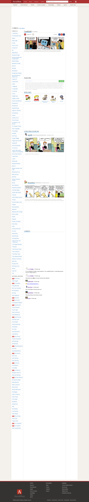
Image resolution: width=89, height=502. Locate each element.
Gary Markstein (16, 331)
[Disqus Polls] (44, 248)
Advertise (49, 500)
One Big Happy (15, 190)
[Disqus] (44, 283)
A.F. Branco (16, 278)
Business (15, 5)
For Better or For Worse (16, 123)
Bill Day (14, 293)
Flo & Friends (15, 120)
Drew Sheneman (16, 324)
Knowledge (51, 5)
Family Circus (15, 117)
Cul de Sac (14, 91)
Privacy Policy (54, 500)
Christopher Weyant (17, 302)
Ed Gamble (14, 326)
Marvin (14, 166)
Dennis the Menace (17, 101)
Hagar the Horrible (16, 140)
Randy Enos (15, 404)
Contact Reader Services (67, 485)
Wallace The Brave (16, 259)
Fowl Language (15, 128)
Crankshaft (15, 89)
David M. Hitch (15, 319)
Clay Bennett (16, 305)
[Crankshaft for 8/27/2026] (25, 34)
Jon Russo (15, 363)
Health (32, 5)
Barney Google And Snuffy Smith (16, 58)
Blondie (14, 68)
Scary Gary (14, 224)
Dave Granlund (15, 312)
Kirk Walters (15, 365)
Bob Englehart (15, 295)
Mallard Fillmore (16, 163)
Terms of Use (60, 500)
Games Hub (73, 5)
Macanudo (14, 161)
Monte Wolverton (16, 389)
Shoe (13, 226)
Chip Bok (15, 297)
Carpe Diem (15, 81)
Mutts (13, 183)
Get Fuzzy (14, 136)
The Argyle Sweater (17, 244)
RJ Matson (14, 401)
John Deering (15, 360)
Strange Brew (15, 238)
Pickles (14, 199)
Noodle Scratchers (16, 187)
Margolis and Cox (16, 372)
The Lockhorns (15, 251)
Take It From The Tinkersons (16, 241)
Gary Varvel (16, 336)
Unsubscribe (66, 500)
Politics (59, 5)
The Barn (14, 246)
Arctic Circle (15, 45)
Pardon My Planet (16, 192)
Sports (65, 5)
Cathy (13, 84)
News (47, 485)
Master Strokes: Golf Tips (17, 169)
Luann (13, 158)
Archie (13, 43)
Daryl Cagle (15, 310)
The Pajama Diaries (17, 256)
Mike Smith (15, 387)
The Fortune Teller (16, 249)
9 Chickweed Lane (16, 35)
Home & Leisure (41, 5)
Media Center (65, 491)
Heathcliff (14, 143)
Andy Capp (14, 40)
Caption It (14, 79)
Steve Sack (14, 418)
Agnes (13, 38)
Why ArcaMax (65, 489)
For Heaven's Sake (16, 126)
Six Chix (14, 231)
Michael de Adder (16, 380)
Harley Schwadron (16, 339)
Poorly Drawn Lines (17, 202)
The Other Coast (16, 254)
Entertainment (24, 5)
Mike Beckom (15, 382)
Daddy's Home (15, 98)
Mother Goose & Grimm (16, 180)
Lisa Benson (16, 370)
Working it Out (15, 266)
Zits (13, 273)
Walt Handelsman (16, 428)
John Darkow (15, 358)
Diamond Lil (15, 103)
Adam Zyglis (15, 281)
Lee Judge (14, 368)
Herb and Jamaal (16, 145)
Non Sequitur (15, 185)
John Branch (16, 353)
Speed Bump (15, 236)
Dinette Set (15, 105)
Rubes (13, 216)
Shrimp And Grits (16, 228)
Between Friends (16, 63)
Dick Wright (15, 322)
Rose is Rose (15, 214)
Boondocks (14, 70)
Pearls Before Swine (17, 197)
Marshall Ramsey (16, 375)
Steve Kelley (16, 416)
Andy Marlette (15, 285)
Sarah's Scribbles (16, 221)
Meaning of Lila (16, 172)
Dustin (13, 115)
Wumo (13, 268)
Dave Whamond (16, 314)
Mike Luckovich (16, 384)
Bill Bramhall (15, 290)
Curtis (13, 93)
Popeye (14, 204)
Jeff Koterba (15, 343)
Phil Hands (14, 399)
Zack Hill (14, 271)
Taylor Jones (15, 421)
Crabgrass (14, 86)
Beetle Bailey (15, 61)
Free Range (15, 131)
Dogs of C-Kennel (16, 110)
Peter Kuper (15, 396)
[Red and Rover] (25, 182)
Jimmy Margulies (17, 346)
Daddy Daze (15, 96)
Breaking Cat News (17, 73)
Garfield (14, 133)
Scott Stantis (15, 411)
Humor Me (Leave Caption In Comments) (17, 151)
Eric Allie (14, 329)
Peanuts (14, 195)
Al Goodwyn (16, 283)
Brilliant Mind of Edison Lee (16, 76)
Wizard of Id (15, 263)
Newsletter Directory (66, 493)
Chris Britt (16, 300)
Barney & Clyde (16, 55)
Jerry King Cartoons (17, 154)
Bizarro (14, 66)
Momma (14, 177)
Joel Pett (14, 348)
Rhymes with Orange (17, 212)
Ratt (13, 406)
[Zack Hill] (25, 134)
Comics (47, 487)
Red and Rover (15, 207)
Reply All (14, 209)
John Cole (14, 355)
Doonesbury (15, 113)
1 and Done (15, 33)
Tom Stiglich (16, 425)
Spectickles (15, 233)
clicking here (35, 89)
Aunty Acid (14, 48)
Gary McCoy (15, 334)
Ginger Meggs (15, 138)
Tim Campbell (16, 423)
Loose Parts (15, 156)
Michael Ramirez (17, 377)
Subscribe (61, 81)
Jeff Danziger (15, 341)
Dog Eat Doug (15, 108)
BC (12, 50)
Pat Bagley (14, 392)
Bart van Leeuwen (16, 288)
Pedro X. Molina (16, 394)
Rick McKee (15, 409)
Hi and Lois (15, 148)
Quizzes (47, 491)
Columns (48, 489)
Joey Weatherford (16, 351)
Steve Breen (15, 413)
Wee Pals (14, 261)
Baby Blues (15, 52)
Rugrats (14, 219)
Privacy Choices (73, 500)
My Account (64, 487)
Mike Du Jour (15, 174)
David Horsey (16, 317)
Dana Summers (16, 307)
